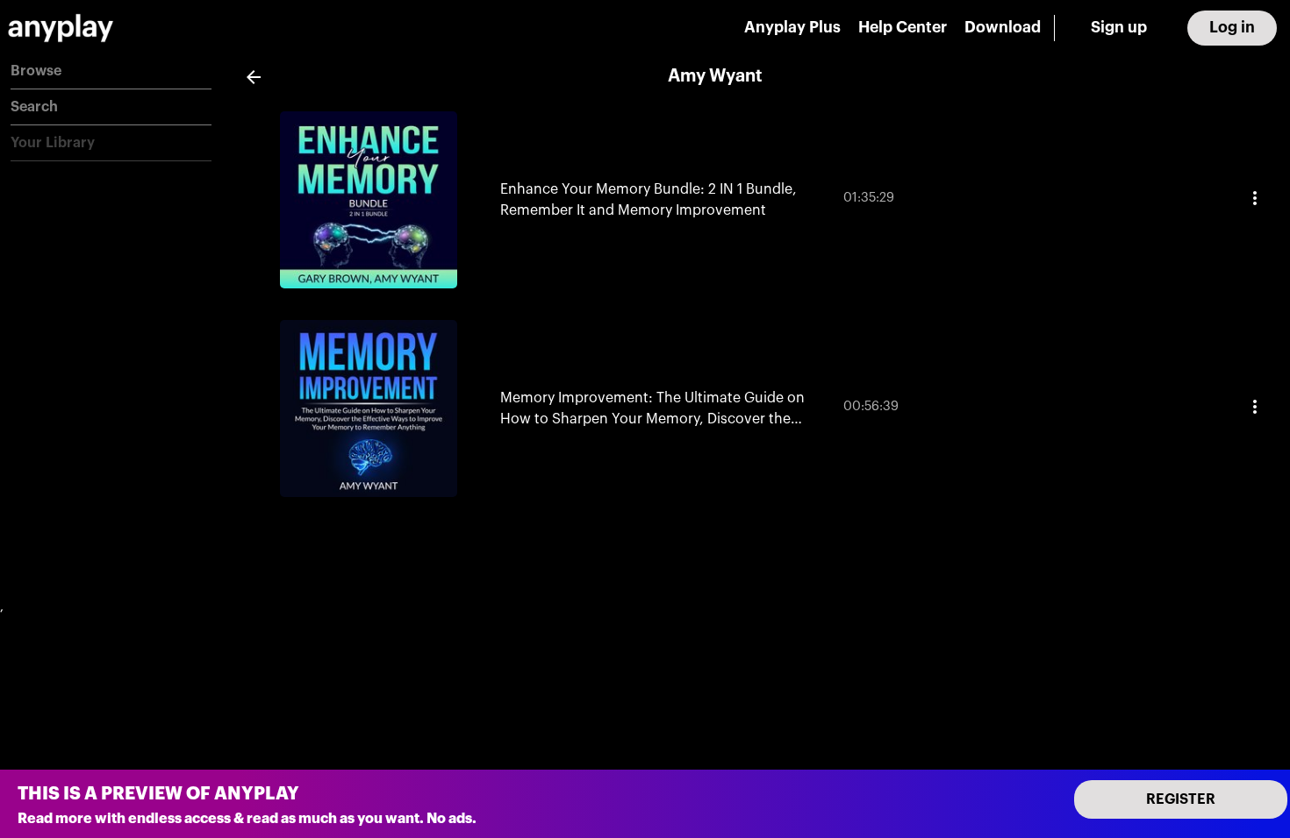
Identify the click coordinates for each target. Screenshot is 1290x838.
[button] (111, 71)
